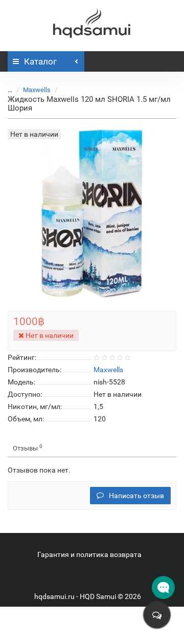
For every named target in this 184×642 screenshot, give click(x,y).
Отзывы (27, 447)
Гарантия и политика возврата (89, 554)
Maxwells (37, 90)
